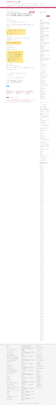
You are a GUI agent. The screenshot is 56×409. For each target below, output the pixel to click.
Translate (46, 163)
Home (40, 100)
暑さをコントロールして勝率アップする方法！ (45, 149)
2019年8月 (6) (41, 300)
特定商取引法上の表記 (39, 386)
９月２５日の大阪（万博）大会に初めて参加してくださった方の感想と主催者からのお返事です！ (10, 92)
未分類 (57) (41, 90)
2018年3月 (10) (42, 327)
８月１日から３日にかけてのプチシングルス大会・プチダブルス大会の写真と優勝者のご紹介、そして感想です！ (44, 35)
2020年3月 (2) (41, 289)
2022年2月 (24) (42, 252)
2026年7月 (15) (42, 168)
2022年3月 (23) (42, 251)
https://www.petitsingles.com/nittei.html (16, 81)
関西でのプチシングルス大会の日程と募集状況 (45, 111)
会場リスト (41, 119)
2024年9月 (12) (42, 203)
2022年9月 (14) (42, 241)
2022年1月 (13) (42, 254)
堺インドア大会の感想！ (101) (43, 77)
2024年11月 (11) (42, 200)
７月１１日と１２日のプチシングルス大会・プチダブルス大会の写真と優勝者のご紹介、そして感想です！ (44, 59)
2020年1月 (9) (41, 292)
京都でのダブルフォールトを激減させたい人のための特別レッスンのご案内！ (45, 146)
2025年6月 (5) (41, 189)
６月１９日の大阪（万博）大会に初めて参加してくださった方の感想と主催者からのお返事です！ (20, 92)
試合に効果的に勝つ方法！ (44, 142)
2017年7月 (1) (41, 338)
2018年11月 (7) (42, 314)
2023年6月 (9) (41, 227)
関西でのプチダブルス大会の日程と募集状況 (45, 114)
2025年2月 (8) (41, 195)
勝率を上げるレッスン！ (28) (43, 74)
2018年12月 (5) (42, 313)
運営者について (42, 154)
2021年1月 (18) (42, 273)
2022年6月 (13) (42, 246)
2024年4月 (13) (42, 211)
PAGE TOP (54, 396)
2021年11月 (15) (42, 257)
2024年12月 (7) (42, 198)
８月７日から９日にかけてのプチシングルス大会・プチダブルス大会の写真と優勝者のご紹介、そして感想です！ (44, 28)
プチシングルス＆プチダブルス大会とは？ (44, 102)
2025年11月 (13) (42, 181)
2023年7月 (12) (42, 225)
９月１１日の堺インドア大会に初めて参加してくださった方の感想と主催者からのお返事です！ (19, 101)
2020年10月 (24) (42, 278)
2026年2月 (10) (42, 176)
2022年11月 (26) (42, 238)
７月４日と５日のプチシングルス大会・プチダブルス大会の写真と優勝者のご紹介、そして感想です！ (27, 388)
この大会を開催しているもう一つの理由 (45, 156)
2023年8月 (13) (42, 224)
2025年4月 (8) (41, 192)
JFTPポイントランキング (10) (43, 66)
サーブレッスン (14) (42, 69)
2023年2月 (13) (42, 233)
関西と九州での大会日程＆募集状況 (44, 109)
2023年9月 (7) (41, 222)
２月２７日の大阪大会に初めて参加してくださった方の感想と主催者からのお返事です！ (29, 92)
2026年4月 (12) (42, 173)
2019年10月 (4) (42, 297)
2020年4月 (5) (41, 287)
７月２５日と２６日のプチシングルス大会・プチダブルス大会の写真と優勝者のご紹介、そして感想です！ (44, 43)
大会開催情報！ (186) (42, 82)
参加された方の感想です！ (44, 130)
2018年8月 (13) (42, 319)
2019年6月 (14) (42, 303)
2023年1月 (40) (42, 235)
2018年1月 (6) (41, 330)
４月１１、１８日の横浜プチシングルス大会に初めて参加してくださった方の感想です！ (27, 395)
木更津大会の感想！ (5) (43, 88)
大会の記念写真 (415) (42, 80)
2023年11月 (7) (42, 219)
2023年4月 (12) (42, 230)
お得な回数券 (41, 151)
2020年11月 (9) (42, 276)
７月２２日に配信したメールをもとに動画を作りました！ (44, 47)
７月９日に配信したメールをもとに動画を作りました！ (27, 385)
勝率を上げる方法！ (9, 379)
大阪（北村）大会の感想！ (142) (44, 85)
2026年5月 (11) (42, 171)
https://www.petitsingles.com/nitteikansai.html (17, 82)
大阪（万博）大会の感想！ (17, 97)
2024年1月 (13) (42, 216)
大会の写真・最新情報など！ (43, 120)
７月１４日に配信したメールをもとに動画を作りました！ (44, 55)
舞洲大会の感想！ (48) (42, 96)
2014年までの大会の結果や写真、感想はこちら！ (45, 128)
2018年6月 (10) (42, 322)
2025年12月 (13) (42, 179)
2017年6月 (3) (41, 340)
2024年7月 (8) (41, 206)
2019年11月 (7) (42, 295)
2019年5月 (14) (42, 305)
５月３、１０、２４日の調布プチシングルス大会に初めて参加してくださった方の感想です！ (27, 398)
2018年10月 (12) (42, 316)
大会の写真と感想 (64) (43, 64)
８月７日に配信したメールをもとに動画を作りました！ (44, 32)
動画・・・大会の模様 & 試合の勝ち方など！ (45, 140)
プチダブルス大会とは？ (43, 106)
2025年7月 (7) (41, 187)
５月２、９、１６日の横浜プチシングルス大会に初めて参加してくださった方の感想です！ (27, 391)
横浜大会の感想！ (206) (43, 93)
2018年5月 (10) (42, 324)
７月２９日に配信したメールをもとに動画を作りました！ (44, 39)
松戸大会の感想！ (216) (43, 91)
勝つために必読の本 (43, 138)
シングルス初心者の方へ (43, 117)
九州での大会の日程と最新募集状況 (11, 360)
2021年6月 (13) (42, 265)
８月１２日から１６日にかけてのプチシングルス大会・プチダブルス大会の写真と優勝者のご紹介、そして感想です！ (44, 23)
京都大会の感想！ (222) (43, 72)
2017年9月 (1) (41, 335)
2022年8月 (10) (42, 243)
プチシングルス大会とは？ (44, 104)
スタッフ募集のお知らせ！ (44, 158)
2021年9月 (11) (42, 260)
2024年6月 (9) (41, 208)
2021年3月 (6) (41, 270)
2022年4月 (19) (42, 249)
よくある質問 (41, 133)
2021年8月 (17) (42, 262)
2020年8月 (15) (42, 281)
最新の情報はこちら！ (43, 122)
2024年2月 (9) (41, 214)
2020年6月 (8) (41, 284)
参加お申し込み (42, 135)
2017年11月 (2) (42, 332)
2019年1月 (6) (41, 311)
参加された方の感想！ (11, 97)
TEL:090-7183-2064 (42, 160)
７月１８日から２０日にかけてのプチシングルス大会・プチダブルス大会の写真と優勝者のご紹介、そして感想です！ (44, 51)
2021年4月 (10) (42, 268)
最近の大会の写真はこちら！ (10, 368)
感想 (7, 374)
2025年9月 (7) (41, 184)
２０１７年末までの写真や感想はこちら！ (45, 126)
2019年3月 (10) (42, 308)
